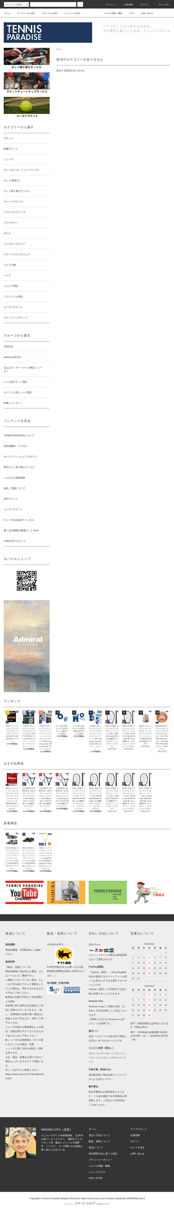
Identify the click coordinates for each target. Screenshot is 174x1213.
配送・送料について (99, 1141)
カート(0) (164, 4)
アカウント (111, 4)
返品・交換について (14, 488)
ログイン (145, 4)
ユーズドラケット (13, 509)
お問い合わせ (147, 13)
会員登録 (128, 4)
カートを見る (137, 1147)
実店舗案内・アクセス (16, 446)
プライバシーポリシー (100, 1159)
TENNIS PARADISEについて (19, 435)
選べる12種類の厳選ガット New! (21, 530)
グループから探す (50, 13)
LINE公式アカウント (15, 541)
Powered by (70, 1204)
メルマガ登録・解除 (113, 13)
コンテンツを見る (72, 13)
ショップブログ (97, 1172)
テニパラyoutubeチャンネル (19, 519)
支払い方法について (99, 1135)
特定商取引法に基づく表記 (103, 1153)
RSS (91, 1178)
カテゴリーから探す (26, 13)
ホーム (8, 13)
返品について (96, 1147)
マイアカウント (138, 1129)
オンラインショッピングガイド (20, 456)
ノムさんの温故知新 (14, 477)
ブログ (131, 13)
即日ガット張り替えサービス (19, 467)
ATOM (98, 1178)
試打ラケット (11, 498)
